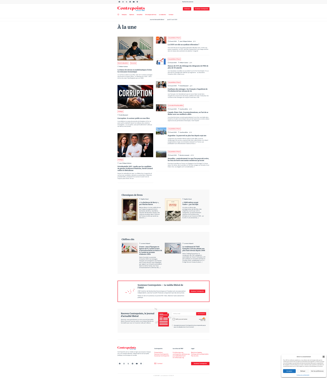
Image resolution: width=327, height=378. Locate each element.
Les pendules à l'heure (174, 37)
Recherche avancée (187, 1)
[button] (323, 357)
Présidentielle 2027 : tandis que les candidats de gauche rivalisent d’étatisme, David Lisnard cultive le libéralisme (135, 168)
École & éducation (123, 63)
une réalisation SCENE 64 (167, 375)
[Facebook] (119, 2)
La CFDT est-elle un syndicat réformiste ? (184, 45)
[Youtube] (133, 2)
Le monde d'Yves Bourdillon (175, 105)
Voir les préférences (317, 371)
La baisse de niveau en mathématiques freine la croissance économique (135, 71)
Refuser (302, 371)
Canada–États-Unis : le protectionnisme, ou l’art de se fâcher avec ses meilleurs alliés (188, 113)
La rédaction (162, 14)
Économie (133, 63)
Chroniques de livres (150, 14)
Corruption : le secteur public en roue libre (134, 118)
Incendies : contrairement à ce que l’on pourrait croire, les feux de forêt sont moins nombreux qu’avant (188, 159)
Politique (120, 111)
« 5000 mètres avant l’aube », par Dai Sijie (190, 203)
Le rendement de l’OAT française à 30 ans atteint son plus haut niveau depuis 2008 (193, 248)
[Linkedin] (130, 2)
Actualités (139, 14)
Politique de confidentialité (303, 375)
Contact (171, 14)
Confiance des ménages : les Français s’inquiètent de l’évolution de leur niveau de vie (188, 90)
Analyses (124, 14)
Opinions (131, 14)
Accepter (289, 371)
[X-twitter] (126, 2)
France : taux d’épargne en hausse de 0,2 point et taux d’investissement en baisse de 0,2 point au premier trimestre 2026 (150, 250)
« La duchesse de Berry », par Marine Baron (149, 203)
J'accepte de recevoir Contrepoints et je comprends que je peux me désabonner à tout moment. (190, 326)
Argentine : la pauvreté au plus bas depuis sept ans (187, 136)
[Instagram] (123, 2)
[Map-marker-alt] (137, 2)
